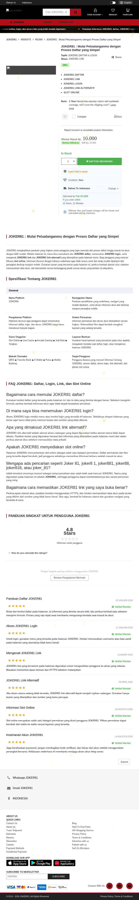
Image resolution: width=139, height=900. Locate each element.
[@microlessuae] (109, 886)
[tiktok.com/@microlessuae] (129, 886)
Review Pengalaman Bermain (69, 577)
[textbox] (125, 3)
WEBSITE (26, 39)
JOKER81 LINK (66, 22)
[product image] (31, 70)
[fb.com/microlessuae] (119, 886)
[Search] (75, 12)
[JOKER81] (14, 10)
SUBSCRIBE (58, 876)
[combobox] (125, 2)
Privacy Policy (106, 896)
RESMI (39, 39)
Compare (81, 116)
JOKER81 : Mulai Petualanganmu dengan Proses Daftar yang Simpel (83, 39)
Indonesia (19, 2)
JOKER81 (48, 22)
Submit (124, 762)
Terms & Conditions (124, 896)
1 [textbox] (68, 161)
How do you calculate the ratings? (29, 553)
